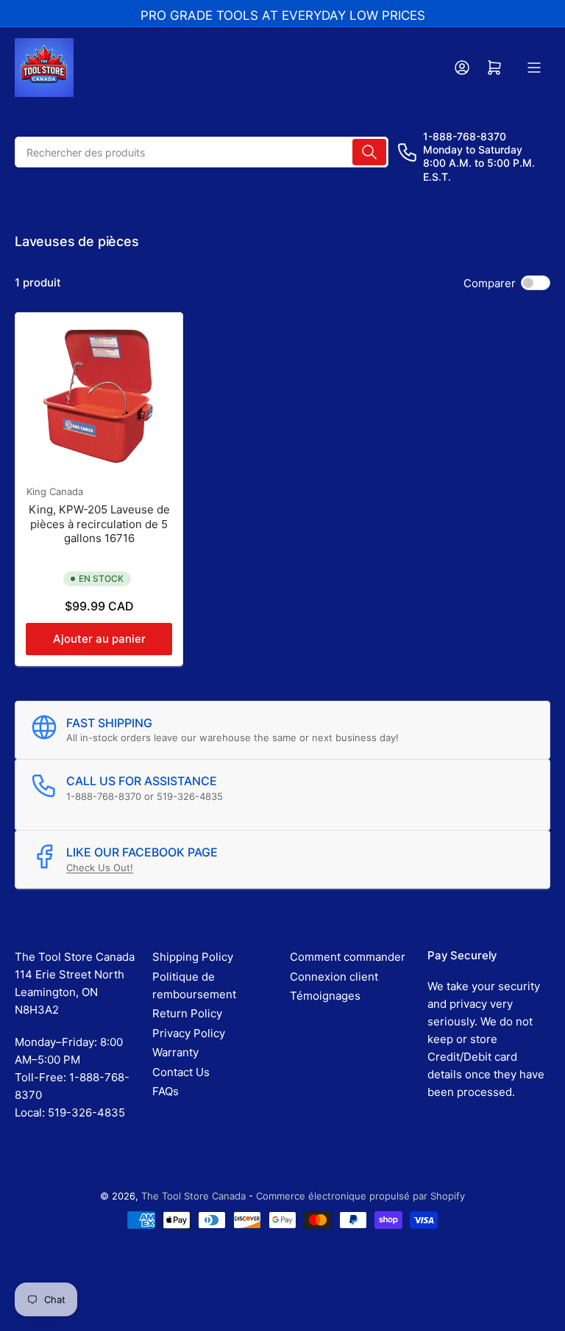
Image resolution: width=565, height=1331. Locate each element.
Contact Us (181, 1072)
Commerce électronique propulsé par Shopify (360, 1196)
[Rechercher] (369, 152)
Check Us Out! (99, 867)
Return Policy (187, 1013)
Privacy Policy (188, 1033)
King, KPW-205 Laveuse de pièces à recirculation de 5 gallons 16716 (99, 523)
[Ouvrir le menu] (534, 67)
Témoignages (325, 996)
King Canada (54, 491)
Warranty (175, 1052)
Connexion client (334, 977)
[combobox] (201, 152)
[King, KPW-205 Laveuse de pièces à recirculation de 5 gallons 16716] (98, 396)
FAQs (165, 1091)
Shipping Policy (192, 957)
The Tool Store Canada (193, 1196)
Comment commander (347, 957)
